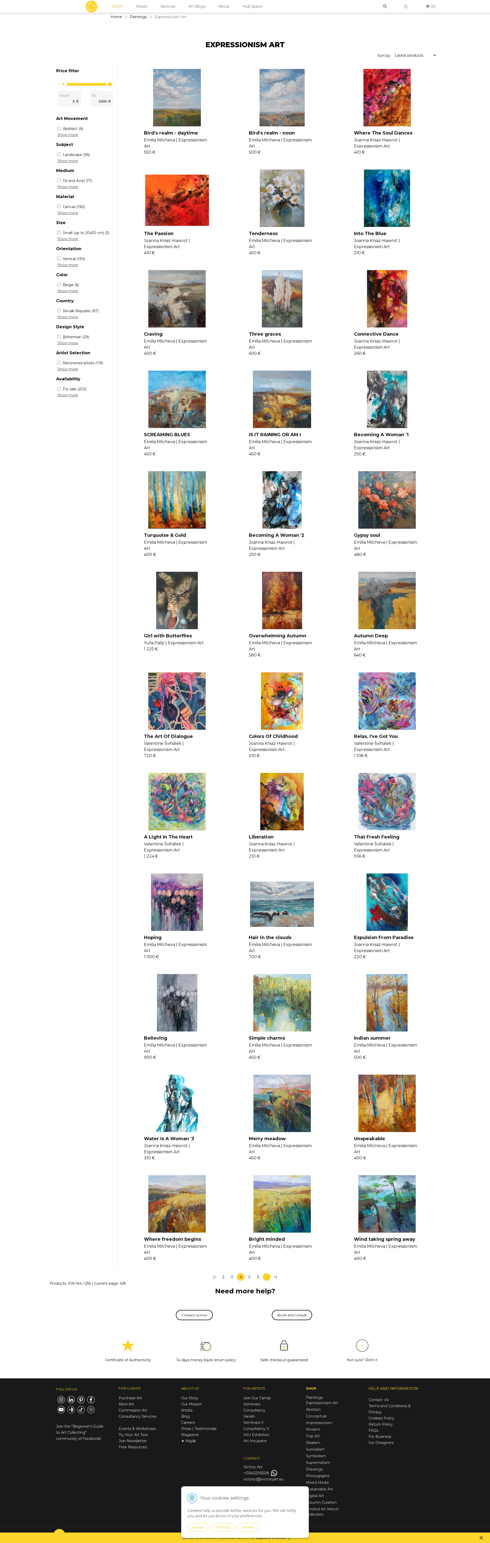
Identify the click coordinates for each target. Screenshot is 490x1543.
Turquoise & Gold (165, 535)
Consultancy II (256, 1428)
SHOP (117, 6)
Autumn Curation (321, 1502)
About (223, 6)
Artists (141, 6)
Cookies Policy (381, 1418)
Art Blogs (197, 6)
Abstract (73, 128)
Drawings (314, 1469)
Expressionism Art (322, 1403)
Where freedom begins (172, 1239)
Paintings (138, 17)
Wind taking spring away (384, 1239)
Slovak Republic (81, 311)
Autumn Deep (371, 636)
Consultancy (254, 1410)
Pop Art (313, 1436)
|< (214, 1277)
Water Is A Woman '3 (169, 1138)
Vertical (74, 259)
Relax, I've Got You (376, 736)
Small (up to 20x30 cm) (86, 232)
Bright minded (267, 1239)
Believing (155, 1038)
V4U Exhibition (256, 1434)
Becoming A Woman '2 (276, 535)
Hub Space (252, 6)
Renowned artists (83, 363)
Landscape (76, 154)
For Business (380, 1436)
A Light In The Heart (168, 837)
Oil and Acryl (77, 180)
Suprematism (318, 1462)
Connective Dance (376, 334)
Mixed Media (317, 1482)
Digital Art (315, 1495)
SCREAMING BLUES (167, 435)
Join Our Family (257, 1398)
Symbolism (316, 1456)
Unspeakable (369, 1138)
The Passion (159, 233)
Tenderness (263, 233)
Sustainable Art (319, 1489)
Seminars (251, 1404)
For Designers (381, 1442)
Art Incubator (255, 1441)
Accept (197, 1527)
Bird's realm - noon (272, 133)
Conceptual (316, 1416)
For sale (75, 389)
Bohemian (76, 337)
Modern (313, 1429)
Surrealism (315, 1449)
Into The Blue (370, 233)
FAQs (373, 1430)
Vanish (249, 1416)
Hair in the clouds (270, 937)
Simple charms (267, 1038)
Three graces (265, 334)
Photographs (317, 1476)
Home (116, 17)
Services (168, 6)
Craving (153, 334)
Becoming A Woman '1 (381, 435)
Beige (71, 285)
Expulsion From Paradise (384, 937)
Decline (248, 1527)
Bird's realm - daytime (171, 133)
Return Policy (381, 1424)
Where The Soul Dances (383, 133)
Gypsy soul (367, 535)
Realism (313, 1442)
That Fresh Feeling (376, 837)
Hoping (153, 937)
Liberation (261, 837)
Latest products (409, 55)
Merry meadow (267, 1138)
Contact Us (378, 1400)
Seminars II (253, 1422)
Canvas (74, 206)
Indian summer (372, 1038)
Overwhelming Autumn (277, 636)
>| (275, 1277)
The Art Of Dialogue (168, 736)
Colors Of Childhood (273, 736)
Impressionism (319, 1422)
